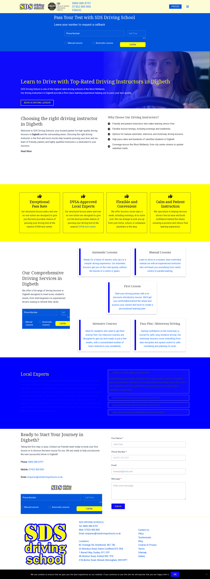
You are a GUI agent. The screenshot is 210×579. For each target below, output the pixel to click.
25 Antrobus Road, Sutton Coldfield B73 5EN (101, 548)
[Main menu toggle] (187, 6)
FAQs (141, 533)
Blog (140, 541)
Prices (175, 6)
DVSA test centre (87, 226)
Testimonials (144, 537)
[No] (206, 574)
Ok (175, 574)
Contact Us (143, 530)
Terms (141, 548)
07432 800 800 (81, 6)
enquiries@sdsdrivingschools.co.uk (45, 477)
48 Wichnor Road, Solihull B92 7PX (96, 556)
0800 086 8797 (81, 3)
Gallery (141, 556)
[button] (37, 103)
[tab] (61, 151)
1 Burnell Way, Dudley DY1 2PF (94, 552)
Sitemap (142, 552)
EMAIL (77, 10)
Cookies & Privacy (147, 545)
